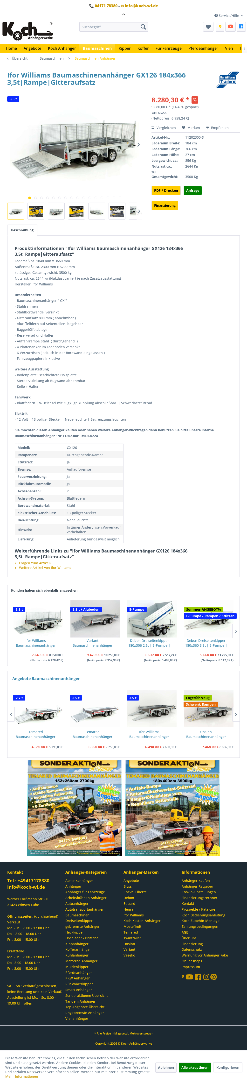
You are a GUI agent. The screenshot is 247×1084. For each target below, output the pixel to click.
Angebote (131, 880)
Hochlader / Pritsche (81, 938)
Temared (131, 932)
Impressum (191, 966)
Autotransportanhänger (84, 909)
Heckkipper (74, 932)
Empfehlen (219, 127)
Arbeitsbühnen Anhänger (86, 897)
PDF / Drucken (166, 190)
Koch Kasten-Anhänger (142, 920)
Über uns (189, 938)
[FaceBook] (241, 27)
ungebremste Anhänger (84, 1012)
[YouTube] (230, 27)
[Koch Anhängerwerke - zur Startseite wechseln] (27, 31)
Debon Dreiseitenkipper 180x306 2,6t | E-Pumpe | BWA (149, 643)
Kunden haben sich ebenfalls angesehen (44, 590)
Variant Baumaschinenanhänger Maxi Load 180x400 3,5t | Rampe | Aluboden (92, 643)
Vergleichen (166, 127)
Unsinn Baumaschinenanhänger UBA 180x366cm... (206, 734)
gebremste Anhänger (82, 926)
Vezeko (129, 955)
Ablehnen (166, 1067)
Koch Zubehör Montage (201, 920)
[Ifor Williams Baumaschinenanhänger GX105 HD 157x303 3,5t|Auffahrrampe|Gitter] (38, 619)
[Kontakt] (220, 27)
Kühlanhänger (77, 955)
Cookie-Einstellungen (199, 892)
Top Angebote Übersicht (84, 1007)
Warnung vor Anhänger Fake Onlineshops (205, 958)
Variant (129, 949)
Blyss (128, 886)
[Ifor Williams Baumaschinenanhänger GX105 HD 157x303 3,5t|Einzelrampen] (152, 708)
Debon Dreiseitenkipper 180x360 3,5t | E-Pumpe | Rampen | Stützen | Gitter (206, 643)
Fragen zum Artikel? (34, 563)
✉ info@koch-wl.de (139, 5)
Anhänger (73, 886)
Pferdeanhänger (78, 972)
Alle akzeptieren (194, 1067)
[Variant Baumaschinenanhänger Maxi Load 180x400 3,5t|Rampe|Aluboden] (95, 619)
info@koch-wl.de (26, 887)
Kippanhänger (77, 944)
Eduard (129, 903)
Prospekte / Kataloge (198, 909)
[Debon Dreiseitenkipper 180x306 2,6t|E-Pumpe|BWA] (152, 619)
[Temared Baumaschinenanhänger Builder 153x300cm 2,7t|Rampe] (38, 708)
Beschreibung (22, 230)
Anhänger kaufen (196, 880)
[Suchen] (143, 27)
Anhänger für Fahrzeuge (85, 892)
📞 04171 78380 (103, 5)
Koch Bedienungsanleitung (203, 915)
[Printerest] (213, 978)
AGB (185, 932)
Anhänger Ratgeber (197, 886)
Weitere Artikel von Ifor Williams (44, 567)
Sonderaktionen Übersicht (86, 995)
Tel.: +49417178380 (28, 881)
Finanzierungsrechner (199, 897)
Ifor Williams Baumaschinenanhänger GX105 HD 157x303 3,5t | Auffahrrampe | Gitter (36, 643)
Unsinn (129, 944)
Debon (129, 897)
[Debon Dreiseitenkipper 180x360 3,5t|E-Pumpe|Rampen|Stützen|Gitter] (209, 619)
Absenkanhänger (79, 880)
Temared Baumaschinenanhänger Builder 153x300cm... (35, 734)
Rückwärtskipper (79, 984)
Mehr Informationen (21, 1076)
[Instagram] (206, 978)
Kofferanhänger (78, 949)
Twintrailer (132, 938)
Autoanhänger (77, 903)
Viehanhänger (76, 1018)
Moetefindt (132, 926)
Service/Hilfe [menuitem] (229, 15)
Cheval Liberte (135, 892)
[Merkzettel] (208, 27)
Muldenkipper (77, 966)
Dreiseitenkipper (79, 920)
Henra (128, 909)
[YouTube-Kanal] (190, 977)
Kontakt (188, 903)
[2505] (172, 808)
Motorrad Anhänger (81, 961)
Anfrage (192, 190)
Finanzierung (165, 205)
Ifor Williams (134, 915)
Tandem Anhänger (80, 1001)
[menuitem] (114, 27)
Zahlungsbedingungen (200, 926)
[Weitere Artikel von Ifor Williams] (227, 79)
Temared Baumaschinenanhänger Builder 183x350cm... (92, 734)
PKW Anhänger (77, 978)
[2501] (75, 808)
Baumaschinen (77, 915)
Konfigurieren (227, 1067)
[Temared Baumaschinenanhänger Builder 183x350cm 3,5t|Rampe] (95, 708)
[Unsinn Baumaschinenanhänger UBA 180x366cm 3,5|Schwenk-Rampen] (208, 708)
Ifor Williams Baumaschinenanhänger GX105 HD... (149, 734)
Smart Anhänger (78, 989)
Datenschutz (192, 949)
